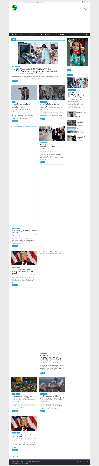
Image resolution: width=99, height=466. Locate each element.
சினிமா (57, 34)
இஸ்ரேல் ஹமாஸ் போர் (45, 401)
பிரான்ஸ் (18, 235)
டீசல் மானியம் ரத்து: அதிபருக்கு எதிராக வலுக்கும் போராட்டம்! (49, 105)
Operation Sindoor (45, 362)
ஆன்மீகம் (52, 34)
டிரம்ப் (31, 274)
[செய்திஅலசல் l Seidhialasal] (12, 34)
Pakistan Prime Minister (54, 362)
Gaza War (61, 149)
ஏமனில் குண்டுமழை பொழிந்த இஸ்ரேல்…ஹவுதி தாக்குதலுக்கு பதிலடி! (52, 397)
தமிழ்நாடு (21, 34)
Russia (13, 401)
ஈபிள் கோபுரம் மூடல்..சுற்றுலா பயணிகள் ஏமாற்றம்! (24, 231)
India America (30, 73)
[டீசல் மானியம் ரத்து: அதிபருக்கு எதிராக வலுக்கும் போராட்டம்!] (52, 86)
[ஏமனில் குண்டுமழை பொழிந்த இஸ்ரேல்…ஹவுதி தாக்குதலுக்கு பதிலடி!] (52, 378)
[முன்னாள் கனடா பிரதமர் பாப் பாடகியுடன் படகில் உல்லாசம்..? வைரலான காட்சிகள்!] (24, 86)
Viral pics (16, 111)
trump (55, 151)
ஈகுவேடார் (46, 109)
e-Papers (62, 34)
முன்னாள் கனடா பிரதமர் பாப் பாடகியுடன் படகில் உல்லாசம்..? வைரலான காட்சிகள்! (21, 106)
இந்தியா (16, 34)
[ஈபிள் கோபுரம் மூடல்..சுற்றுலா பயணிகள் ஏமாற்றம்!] (24, 126)
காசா (28, 274)
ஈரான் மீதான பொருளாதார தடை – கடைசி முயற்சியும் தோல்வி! (22, 397)
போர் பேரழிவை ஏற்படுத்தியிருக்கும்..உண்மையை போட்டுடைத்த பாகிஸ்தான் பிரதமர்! (50, 357)
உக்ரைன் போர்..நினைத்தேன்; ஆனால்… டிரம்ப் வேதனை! (24, 435)
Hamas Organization (43, 151)
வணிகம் (17, 393)
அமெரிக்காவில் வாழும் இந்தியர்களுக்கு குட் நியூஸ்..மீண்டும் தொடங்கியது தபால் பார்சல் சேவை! (34, 70)
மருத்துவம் (37, 34)
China (30, 399)
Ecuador (57, 107)
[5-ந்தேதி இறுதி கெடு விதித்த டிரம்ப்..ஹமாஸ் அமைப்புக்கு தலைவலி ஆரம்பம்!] (24, 251)
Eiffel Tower (30, 234)
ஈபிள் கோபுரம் (14, 235)
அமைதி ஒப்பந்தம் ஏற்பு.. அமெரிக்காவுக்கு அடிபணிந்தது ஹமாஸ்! (49, 146)
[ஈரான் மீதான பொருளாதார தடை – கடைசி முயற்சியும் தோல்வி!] (24, 378)
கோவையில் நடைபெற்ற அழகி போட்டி (34, 2)
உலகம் (18, 66)
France (34, 234)
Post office (36, 73)
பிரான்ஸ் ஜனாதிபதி (20, 440)
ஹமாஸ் (33, 274)
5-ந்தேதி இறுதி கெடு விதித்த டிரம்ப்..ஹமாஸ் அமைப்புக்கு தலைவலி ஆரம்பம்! (23, 271)
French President (32, 438)
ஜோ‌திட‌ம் (47, 34)
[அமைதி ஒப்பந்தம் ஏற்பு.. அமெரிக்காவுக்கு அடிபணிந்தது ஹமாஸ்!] (52, 126)
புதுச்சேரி (32, 34)
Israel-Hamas (50, 151)
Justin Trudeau (31, 109)
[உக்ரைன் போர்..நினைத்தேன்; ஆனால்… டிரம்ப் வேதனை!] (24, 417)
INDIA (58, 360)
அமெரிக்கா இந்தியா (41, 73)
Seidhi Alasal (23, 73)
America (57, 149)
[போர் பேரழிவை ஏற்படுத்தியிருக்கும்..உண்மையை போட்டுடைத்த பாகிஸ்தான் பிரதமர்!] (52, 251)
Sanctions (17, 401)
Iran (33, 399)
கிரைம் (42, 34)
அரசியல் (41, 102)
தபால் (46, 73)
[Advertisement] (49, 23)
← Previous (15, 456)
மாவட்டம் (26, 34)
